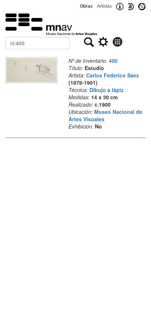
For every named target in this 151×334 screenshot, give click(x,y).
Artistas (104, 6)
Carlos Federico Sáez (112, 75)
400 (113, 60)
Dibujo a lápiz (106, 89)
